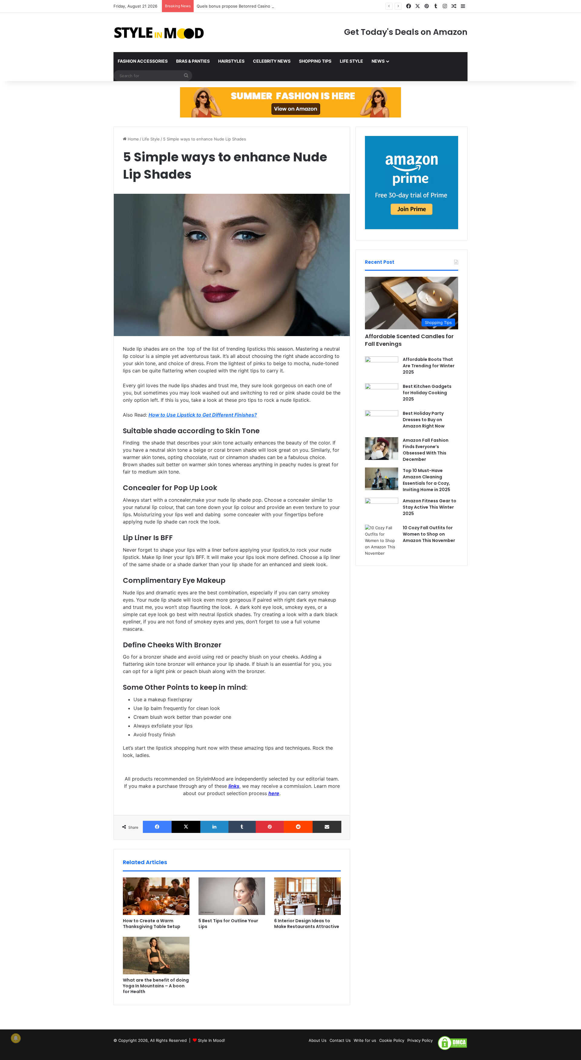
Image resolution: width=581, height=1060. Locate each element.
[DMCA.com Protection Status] (452, 1049)
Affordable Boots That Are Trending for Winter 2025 (429, 365)
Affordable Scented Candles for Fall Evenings (409, 340)
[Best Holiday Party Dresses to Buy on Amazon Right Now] (381, 421)
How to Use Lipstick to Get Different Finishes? (203, 415)
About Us (318, 1040)
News (378, 61)
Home (132, 139)
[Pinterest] (270, 827)
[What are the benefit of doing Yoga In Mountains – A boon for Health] (156, 955)
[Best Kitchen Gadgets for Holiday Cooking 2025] (381, 394)
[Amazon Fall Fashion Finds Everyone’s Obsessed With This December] (381, 448)
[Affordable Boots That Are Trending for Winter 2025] (381, 367)
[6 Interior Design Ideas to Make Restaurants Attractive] (307, 896)
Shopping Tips (315, 61)
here (273, 793)
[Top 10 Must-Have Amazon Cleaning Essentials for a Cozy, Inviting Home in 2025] (381, 478)
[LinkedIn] (214, 827)
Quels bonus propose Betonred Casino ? (235, 6)
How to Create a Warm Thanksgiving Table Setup (151, 924)
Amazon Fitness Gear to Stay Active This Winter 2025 (429, 507)
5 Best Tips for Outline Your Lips (228, 924)
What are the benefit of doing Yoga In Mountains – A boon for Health (156, 986)
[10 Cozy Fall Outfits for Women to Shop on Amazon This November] (381, 540)
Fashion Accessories (143, 61)
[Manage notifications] (16, 1038)
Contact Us (340, 1040)
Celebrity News (271, 61)
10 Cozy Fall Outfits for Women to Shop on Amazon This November (429, 534)
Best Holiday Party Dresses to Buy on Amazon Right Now (424, 419)
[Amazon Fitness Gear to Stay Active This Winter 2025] (381, 509)
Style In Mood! (211, 1040)
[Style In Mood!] (158, 32)
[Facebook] (157, 827)
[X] (186, 827)
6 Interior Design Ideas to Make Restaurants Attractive (306, 924)
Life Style (351, 61)
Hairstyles (231, 61)
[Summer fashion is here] (290, 102)
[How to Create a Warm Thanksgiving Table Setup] (156, 896)
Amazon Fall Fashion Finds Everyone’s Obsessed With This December (425, 449)
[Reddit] (298, 827)
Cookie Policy (391, 1040)
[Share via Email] (327, 827)
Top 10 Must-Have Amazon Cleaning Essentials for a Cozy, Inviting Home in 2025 (426, 480)
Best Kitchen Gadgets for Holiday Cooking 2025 (427, 392)
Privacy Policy (420, 1040)
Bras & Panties (193, 61)
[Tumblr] (241, 827)
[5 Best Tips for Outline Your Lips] (232, 896)
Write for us (365, 1040)
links (233, 786)
